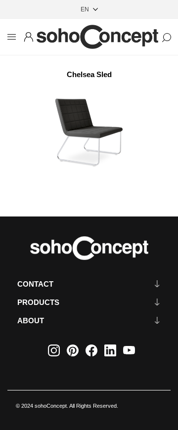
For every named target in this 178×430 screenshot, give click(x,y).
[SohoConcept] (89, 248)
